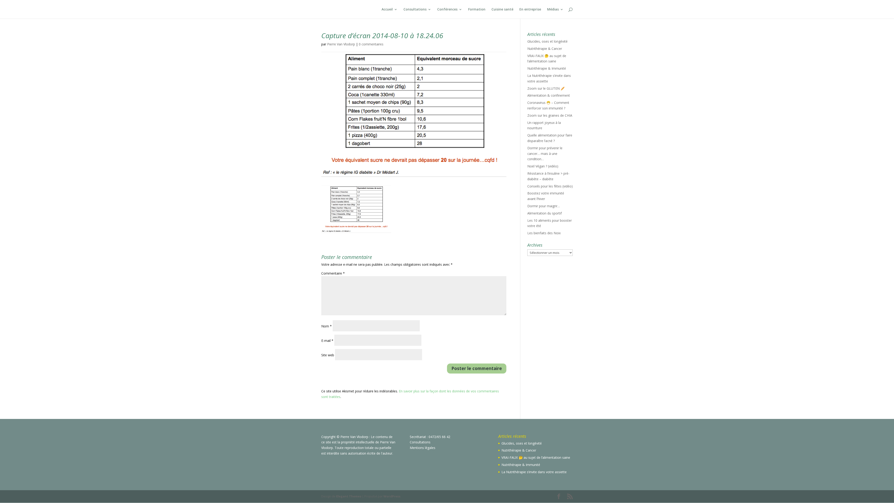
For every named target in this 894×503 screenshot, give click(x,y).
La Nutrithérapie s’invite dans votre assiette (534, 472)
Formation (476, 9)
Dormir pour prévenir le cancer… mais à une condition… (544, 153)
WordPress (391, 496)
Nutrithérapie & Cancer (544, 48)
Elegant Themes (348, 496)
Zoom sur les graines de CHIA (549, 115)
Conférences (447, 9)
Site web (327, 355)
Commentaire (333, 273)
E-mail (327, 340)
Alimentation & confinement (548, 95)
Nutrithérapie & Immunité (546, 68)
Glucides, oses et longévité (547, 41)
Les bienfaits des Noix (544, 233)
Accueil (387, 9)
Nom (326, 326)
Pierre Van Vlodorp (341, 44)
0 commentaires (371, 44)
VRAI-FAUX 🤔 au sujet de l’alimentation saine (535, 457)
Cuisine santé (502, 9)
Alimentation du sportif (544, 213)
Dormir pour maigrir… (543, 206)
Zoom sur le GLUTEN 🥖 (546, 88)
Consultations (415, 9)
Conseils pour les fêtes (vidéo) (550, 186)
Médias (553, 9)
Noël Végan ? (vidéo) (542, 166)
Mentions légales (422, 447)
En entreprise (530, 9)
